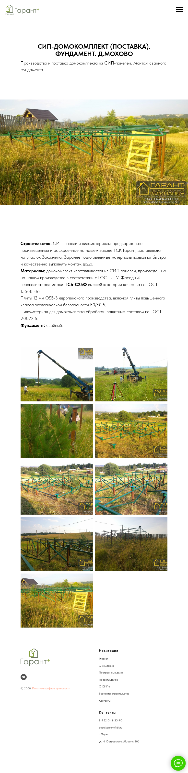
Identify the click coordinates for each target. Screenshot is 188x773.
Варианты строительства (114, 693)
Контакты (104, 700)
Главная (103, 658)
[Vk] (24, 677)
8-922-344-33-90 (110, 720)
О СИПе (104, 686)
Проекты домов (108, 679)
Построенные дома (111, 672)
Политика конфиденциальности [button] (51, 688)
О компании (106, 665)
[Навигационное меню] (179, 9)
